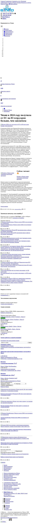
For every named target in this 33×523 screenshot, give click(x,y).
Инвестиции (8, 30)
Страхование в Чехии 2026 (11, 482)
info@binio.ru (6, 17)
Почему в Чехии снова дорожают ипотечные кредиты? (23, 178)
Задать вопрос (4, 206)
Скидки (10, 2)
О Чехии (14, 2)
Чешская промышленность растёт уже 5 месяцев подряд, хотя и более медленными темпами (15, 241)
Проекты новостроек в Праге (11, 474)
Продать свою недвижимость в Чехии (10, 381)
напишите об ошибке (18, 218)
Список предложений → (7, 304)
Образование (8, 34)
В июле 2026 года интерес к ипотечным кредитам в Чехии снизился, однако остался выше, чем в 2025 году (16, 430)
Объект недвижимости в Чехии (9, 357)
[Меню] (2, 26)
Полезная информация (10, 480)
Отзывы (19, 2)
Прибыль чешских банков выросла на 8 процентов (12, 457)
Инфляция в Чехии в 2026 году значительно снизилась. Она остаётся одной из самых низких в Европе (16, 282)
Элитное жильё (8, 486)
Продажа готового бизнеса (11, 485)
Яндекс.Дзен (8, 509)
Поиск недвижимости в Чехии (12, 473)
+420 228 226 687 (6, 15)
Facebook (7, 500)
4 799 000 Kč (4, 333)
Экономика (7, 111)
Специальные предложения (8, 369)
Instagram (7, 503)
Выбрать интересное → (7, 312)
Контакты (7, 35)
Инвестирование (8, 466)
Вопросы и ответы (26, 2)
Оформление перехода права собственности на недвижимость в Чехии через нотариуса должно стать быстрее (16, 443)
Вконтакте (8, 498)
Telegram (7, 505)
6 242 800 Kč (4, 323)
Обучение (6, 470)
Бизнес (7, 29)
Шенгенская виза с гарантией (11, 488)
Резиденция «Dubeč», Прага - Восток (10, 329)
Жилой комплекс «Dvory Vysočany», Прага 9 (12, 319)
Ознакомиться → (5, 295)
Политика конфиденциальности (9, 517)
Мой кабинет (13, 4)
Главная (3, 1)
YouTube (7, 506)
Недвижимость (9, 31)
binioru (4, 18)
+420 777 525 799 (6, 13)
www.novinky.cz (18, 209)
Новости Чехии (5, 4)
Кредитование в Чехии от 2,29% (12, 484)
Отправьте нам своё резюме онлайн (10, 340)
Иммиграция (8, 33)
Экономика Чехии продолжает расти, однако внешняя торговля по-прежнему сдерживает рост (15, 257)
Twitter (7, 508)
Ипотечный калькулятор (10, 477)
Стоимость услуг (16, 1)
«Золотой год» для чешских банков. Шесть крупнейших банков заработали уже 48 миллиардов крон (15, 249)
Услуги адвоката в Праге (10, 489)
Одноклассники (9, 501)
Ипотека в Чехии (8, 476)
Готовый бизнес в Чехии (7, 346)
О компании (8, 1)
